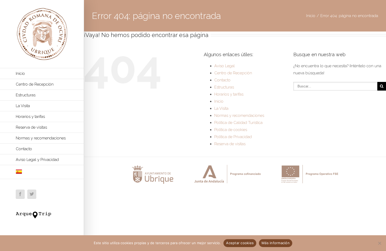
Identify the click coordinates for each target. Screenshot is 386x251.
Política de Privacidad (233, 136)
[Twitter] (31, 194)
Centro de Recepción (35, 84)
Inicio (20, 73)
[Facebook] (20, 194)
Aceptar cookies (240, 243)
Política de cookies (230, 129)
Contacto (24, 149)
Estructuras (25, 95)
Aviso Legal (224, 66)
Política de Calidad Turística (238, 122)
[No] (379, 243)
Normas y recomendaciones (41, 138)
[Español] (42, 172)
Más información (276, 243)
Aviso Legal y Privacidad (37, 159)
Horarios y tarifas (30, 116)
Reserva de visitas (31, 127)
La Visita (23, 105)
